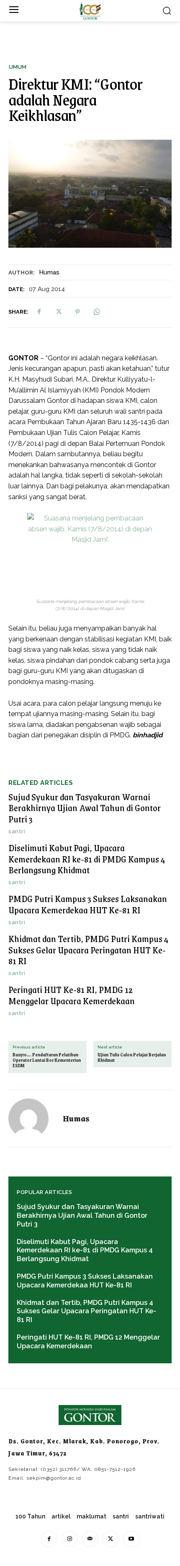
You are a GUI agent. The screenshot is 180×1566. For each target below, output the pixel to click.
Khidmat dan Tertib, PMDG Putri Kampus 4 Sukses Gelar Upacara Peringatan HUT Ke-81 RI (88, 949)
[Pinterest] (77, 312)
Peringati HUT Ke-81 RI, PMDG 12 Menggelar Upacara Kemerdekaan (71, 995)
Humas (49, 272)
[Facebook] (39, 312)
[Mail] (90, 1539)
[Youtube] (131, 1539)
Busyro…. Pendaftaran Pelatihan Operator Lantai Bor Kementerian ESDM (47, 1060)
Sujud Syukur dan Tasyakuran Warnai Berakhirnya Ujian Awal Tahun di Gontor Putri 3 (84, 807)
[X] (58, 312)
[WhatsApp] (96, 312)
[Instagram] (70, 1539)
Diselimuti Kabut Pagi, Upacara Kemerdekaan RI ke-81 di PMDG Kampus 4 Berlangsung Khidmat (86, 858)
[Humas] (33, 1118)
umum (17, 67)
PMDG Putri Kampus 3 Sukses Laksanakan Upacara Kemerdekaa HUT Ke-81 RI (87, 904)
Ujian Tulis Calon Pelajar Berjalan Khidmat (132, 1057)
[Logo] (90, 11)
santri (16, 831)
